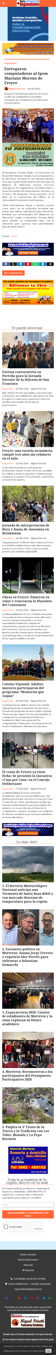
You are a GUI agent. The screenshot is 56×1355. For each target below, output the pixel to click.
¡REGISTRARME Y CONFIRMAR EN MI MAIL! (28, 1214)
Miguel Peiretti (17, 88)
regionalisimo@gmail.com (28, 1289)
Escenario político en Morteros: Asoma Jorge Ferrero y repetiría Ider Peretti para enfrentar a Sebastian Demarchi (27, 957)
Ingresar (29, 1270)
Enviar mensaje (28, 1254)
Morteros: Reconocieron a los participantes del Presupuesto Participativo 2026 (27, 1075)
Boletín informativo (28, 1259)
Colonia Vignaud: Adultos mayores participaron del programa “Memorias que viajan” (23, 690)
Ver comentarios (13, 272)
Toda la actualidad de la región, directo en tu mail (27, 1181)
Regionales (10, 63)
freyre (14, 236)
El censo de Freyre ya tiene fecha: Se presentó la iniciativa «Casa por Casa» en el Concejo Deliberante (27, 778)
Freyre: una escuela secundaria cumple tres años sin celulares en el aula (27, 454)
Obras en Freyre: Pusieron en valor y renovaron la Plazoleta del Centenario (27, 601)
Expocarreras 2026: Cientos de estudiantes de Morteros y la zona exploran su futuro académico (27, 1018)
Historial (28, 1264)
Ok (48, 1350)
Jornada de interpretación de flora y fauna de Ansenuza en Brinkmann (25, 529)
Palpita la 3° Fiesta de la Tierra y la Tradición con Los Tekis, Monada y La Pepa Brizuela (25, 1133)
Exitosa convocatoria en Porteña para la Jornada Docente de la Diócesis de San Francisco (25, 378)
